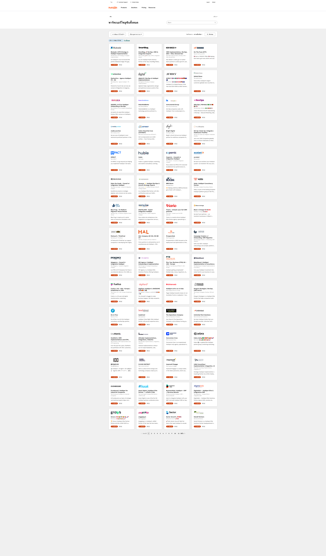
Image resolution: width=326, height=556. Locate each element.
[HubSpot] (113, 7)
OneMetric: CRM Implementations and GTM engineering (119, 339)
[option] (117, 34)
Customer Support (123, 2)
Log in (208, 2)
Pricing (144, 7)
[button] (215, 17)
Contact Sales (135, 2)
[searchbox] (191, 22)
